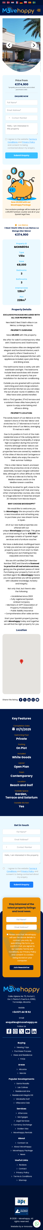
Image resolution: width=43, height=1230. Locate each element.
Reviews (23, 1164)
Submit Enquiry (21, 155)
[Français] (17, 2)
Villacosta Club (23, 1102)
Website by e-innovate (21, 1226)
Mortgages (23, 1117)
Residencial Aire (22, 1091)
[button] (9, 45)
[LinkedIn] (29, 700)
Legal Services (22, 1120)
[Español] (29, 2)
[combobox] (7, 117)
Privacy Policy (28, 142)
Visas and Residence (22, 1055)
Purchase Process (22, 1051)
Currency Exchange (22, 1124)
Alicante (23, 1069)
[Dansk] (8, 2)
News (22, 1154)
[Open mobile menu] (38, 10)
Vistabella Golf (23, 1099)
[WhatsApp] (33, 700)
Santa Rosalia (22, 1083)
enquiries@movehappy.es (21, 1022)
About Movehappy (22, 1146)
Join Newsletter (21, 967)
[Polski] (25, 2)
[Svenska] (34, 2)
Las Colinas (23, 1087)
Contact (23, 1168)
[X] (25, 700)
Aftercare (22, 1113)
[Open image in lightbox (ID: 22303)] (21, 45)
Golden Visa (22, 1128)
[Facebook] (20, 700)
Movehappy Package (23, 1150)
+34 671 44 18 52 (21, 1012)
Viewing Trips (23, 1047)
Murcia (23, 1073)
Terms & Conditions (22, 1176)
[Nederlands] (12, 2)
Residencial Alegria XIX (22, 1095)
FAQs (22, 1058)
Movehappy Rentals (22, 1132)
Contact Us (22, 1142)
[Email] (37, 700)
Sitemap (23, 1180)
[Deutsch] (21, 2)
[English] (4, 2)
